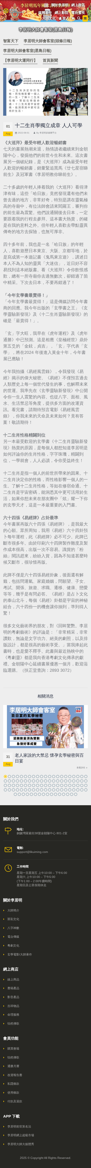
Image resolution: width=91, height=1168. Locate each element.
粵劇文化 (13, 945)
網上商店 (78, 5)
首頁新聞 (50, 60)
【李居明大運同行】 (20, 60)
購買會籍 (13, 1048)
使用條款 (13, 1092)
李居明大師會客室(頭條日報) (48, 41)
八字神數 (13, 928)
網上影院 (61, 12)
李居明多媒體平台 (48, 133)
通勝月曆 (13, 1066)
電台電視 (78, 12)
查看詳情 (81, 767)
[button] (5, 776)
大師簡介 (13, 910)
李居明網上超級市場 (20, 1135)
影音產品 (13, 997)
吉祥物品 (13, 1006)
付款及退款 (14, 1101)
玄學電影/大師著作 (19, 954)
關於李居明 (59, 5)
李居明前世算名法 (19, 1126)
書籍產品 (13, 988)
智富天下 (10, 41)
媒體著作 (45, 12)
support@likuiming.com (32, 852)
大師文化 (49, 18)
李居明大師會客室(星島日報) (27, 51)
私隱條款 (13, 1083)
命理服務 (13, 1014)
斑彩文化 (13, 919)
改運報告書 (14, 1075)
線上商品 (13, 979)
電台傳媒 (13, 936)
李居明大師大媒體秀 (20, 1144)
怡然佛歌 (13, 1023)
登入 (65, 18)
